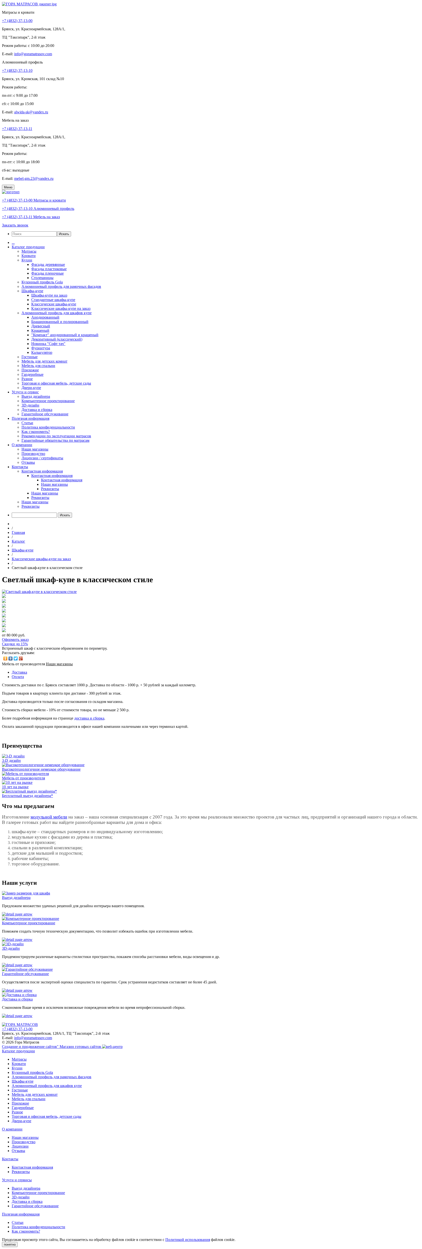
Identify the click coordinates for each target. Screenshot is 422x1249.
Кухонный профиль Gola (42, 282)
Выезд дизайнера (35, 396)
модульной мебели (49, 816)
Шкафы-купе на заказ (49, 295)
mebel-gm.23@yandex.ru (33, 178)
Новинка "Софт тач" (48, 344)
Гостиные (29, 357)
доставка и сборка (89, 718)
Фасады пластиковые (49, 269)
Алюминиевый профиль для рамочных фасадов (61, 286)
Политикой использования (187, 1240)
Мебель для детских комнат (44, 361)
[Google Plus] (20, 658)
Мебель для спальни (38, 366)
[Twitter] (15, 658)
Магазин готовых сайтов (81, 1046)
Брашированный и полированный (59, 322)
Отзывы (28, 462)
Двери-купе (31, 388)
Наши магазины (34, 449)
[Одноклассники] (5, 658)
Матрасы (28, 251)
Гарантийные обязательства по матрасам (55, 440)
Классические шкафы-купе (53, 304)
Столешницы (42, 278)
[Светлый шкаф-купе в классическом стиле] (39, 592)
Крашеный (40, 330)
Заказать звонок (15, 225)
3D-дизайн (30, 405)
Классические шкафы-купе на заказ (60, 308)
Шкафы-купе (32, 291)
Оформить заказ (15, 639)
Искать (64, 234)
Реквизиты (50, 489)
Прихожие (30, 370)
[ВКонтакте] (10, 658)
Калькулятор (41, 352)
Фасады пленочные (47, 273)
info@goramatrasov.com (33, 54)
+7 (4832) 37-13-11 (17, 129)
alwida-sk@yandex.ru (31, 112)
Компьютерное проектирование (48, 401)
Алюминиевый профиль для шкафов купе (56, 313)
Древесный (40, 326)
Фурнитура (40, 348)
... (13, 242)
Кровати (28, 256)
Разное (27, 379)
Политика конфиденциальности (48, 427)
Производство (33, 454)
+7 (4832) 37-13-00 (17, 21)
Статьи (27, 423)
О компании (22, 445)
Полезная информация (30, 418)
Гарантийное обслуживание (44, 414)
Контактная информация (42, 471)
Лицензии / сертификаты (42, 458)
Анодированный (45, 317)
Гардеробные (32, 374)
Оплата (18, 677)
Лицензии (20, 1146)
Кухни (26, 260)
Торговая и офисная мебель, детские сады (56, 383)
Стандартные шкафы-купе (53, 300)
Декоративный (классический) (56, 339)
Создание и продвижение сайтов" (31, 1046)
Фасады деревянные (48, 264)
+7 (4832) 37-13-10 (17, 70)
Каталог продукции (28, 247)
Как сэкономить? (35, 432)
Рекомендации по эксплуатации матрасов (56, 436)
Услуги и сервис (25, 392)
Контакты (20, 467)
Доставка (19, 672)
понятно (10, 1244)
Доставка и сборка (36, 410)
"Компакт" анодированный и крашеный (64, 335)
